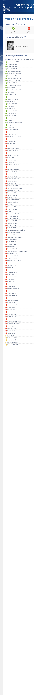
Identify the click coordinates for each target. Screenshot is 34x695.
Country (20, 59)
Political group (29, 59)
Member (14, 59)
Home (5, 12)
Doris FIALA (16, 37)
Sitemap (4, 0)
